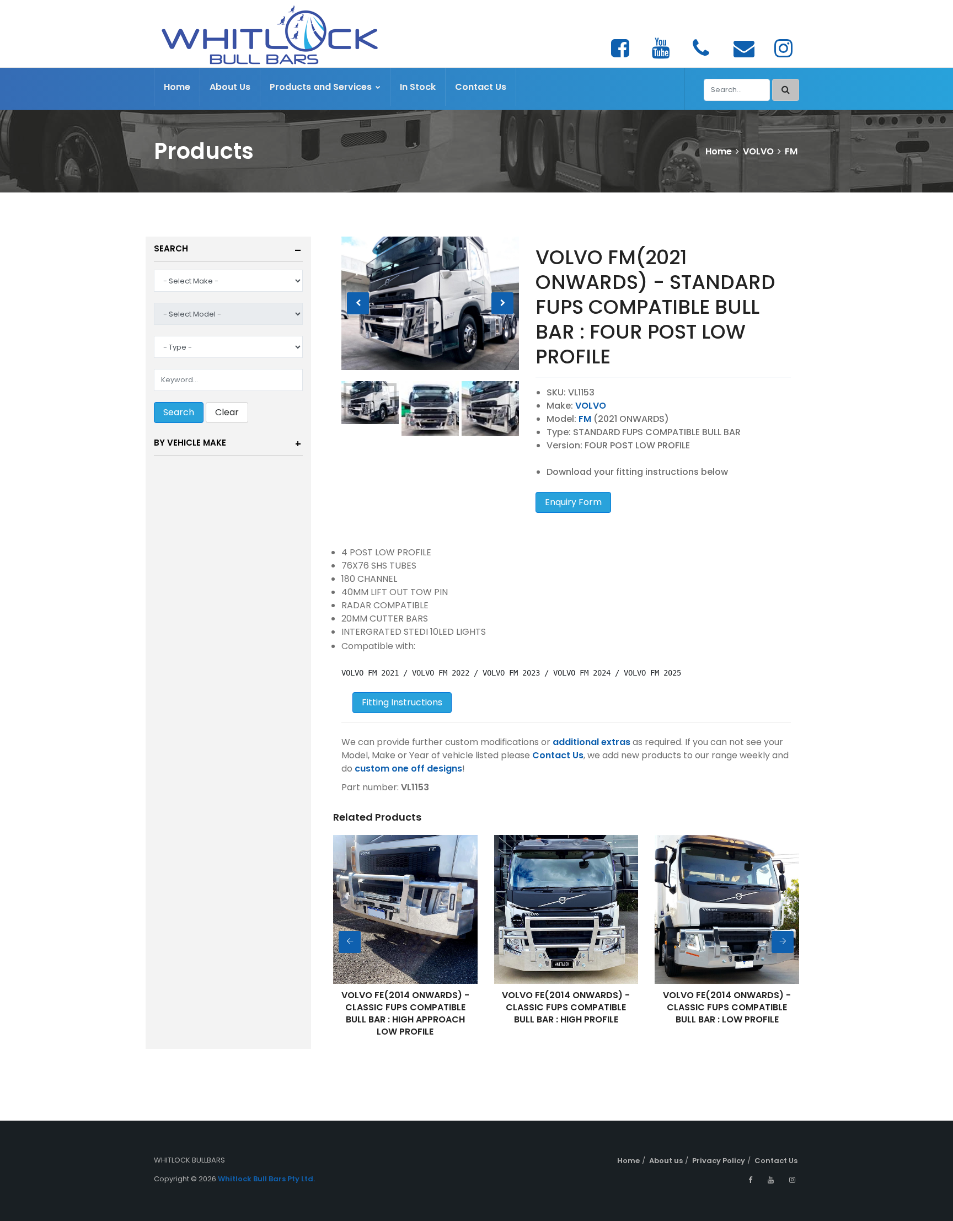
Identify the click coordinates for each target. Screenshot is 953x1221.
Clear (227, 412)
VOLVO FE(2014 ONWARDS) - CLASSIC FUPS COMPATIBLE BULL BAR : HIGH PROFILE (547, 1007)
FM (791, 151)
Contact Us (480, 87)
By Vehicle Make (190, 442)
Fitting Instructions (402, 702)
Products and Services (322, 87)
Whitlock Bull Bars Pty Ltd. (266, 1179)
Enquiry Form (573, 502)
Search (171, 248)
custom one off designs (408, 768)
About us (666, 1160)
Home (177, 87)
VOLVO (758, 151)
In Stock (418, 87)
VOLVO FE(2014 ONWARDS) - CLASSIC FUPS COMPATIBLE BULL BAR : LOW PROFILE (708, 1007)
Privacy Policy (718, 1160)
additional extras (591, 742)
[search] (785, 90)
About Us (230, 87)
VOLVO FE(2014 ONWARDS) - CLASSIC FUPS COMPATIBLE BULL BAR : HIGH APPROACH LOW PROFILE (385, 1013)
